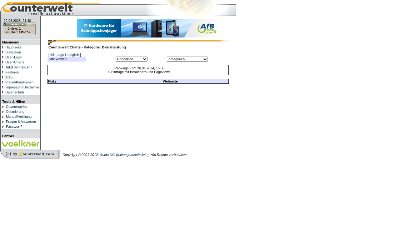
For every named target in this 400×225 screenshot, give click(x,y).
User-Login (13, 57)
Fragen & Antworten (21, 121)
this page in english (64, 55)
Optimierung (15, 111)
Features (12, 72)
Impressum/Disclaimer (22, 87)
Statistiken (13, 52)
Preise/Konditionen (19, 82)
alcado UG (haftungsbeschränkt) (124, 155)
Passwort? (14, 126)
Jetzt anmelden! (18, 67)
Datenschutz (15, 92)
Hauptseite (13, 47)
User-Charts (14, 62)
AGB (8, 77)
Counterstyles (16, 106)
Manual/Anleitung (19, 116)
